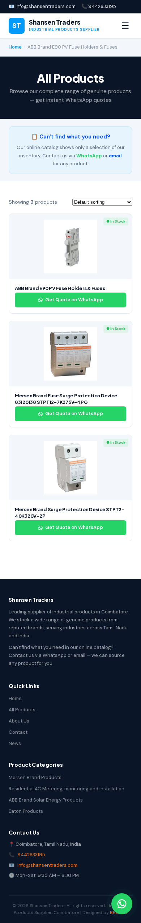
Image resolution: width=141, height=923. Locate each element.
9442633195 (31, 855)
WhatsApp (89, 156)
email (115, 156)
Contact (18, 732)
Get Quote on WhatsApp (74, 300)
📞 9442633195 (98, 6)
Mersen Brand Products (35, 777)
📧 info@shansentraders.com (42, 6)
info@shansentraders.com (47, 865)
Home (15, 47)
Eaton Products (26, 811)
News (15, 743)
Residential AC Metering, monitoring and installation (66, 789)
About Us (19, 721)
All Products (22, 710)
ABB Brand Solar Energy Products (46, 800)
